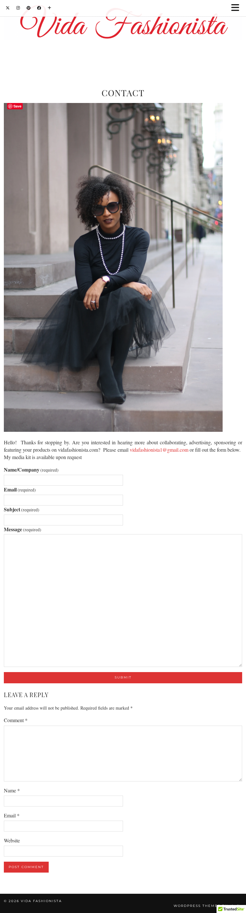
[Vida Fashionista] (123, 24)
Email (20, 489)
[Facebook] (39, 7)
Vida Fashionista (41, 901)
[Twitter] (8, 7)
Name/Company (31, 469)
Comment (16, 720)
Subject (21, 509)
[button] (237, 8)
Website (12, 840)
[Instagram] (18, 7)
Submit (123, 677)
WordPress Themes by (208, 906)
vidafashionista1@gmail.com (159, 449)
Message (22, 529)
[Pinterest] (29, 7)
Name (12, 790)
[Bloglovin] (50, 7)
